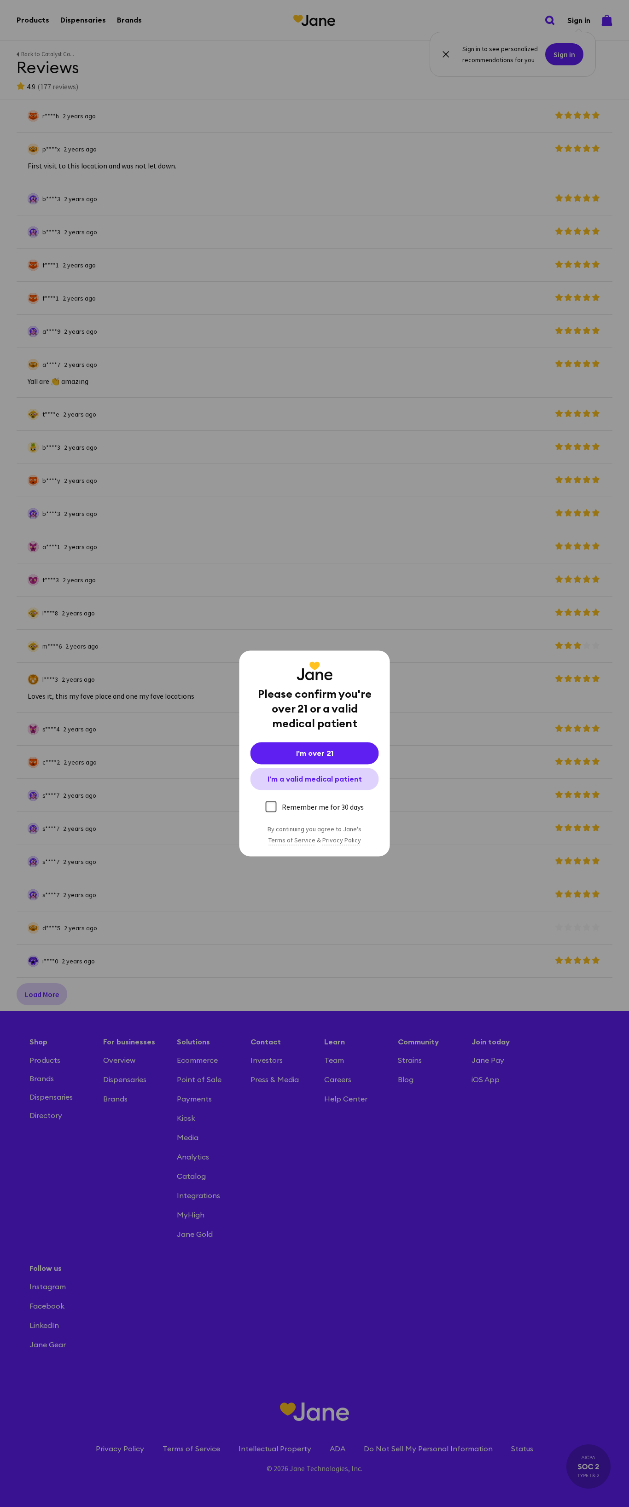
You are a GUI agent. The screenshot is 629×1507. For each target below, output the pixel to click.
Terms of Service (291, 840)
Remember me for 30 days (323, 806)
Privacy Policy (341, 840)
